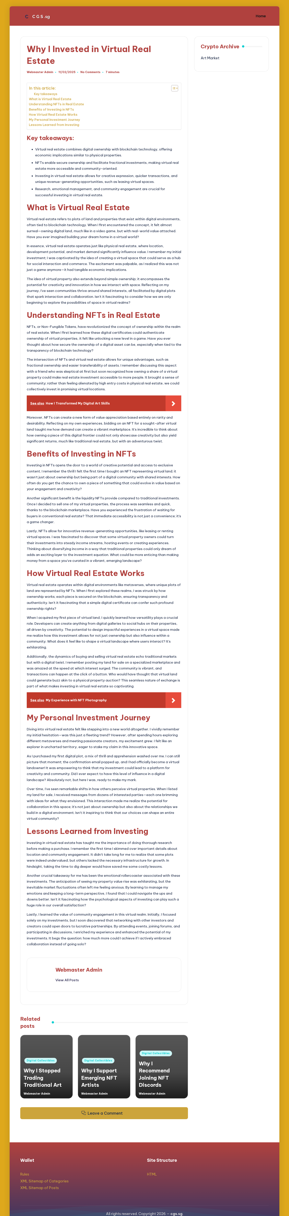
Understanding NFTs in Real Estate (56, 104)
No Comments (90, 72)
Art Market (210, 58)
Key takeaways (45, 94)
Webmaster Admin (78, 970)
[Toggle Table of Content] (172, 88)
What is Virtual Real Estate (50, 99)
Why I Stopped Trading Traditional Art (43, 1077)
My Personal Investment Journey (54, 120)
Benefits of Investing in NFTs (51, 109)
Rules (24, 1174)
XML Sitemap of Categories (44, 1181)
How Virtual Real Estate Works (53, 114)
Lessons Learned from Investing (54, 125)
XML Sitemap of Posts (39, 1188)
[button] (67, 980)
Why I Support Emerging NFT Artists (99, 1077)
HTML (152, 1174)
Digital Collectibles (40, 1060)
